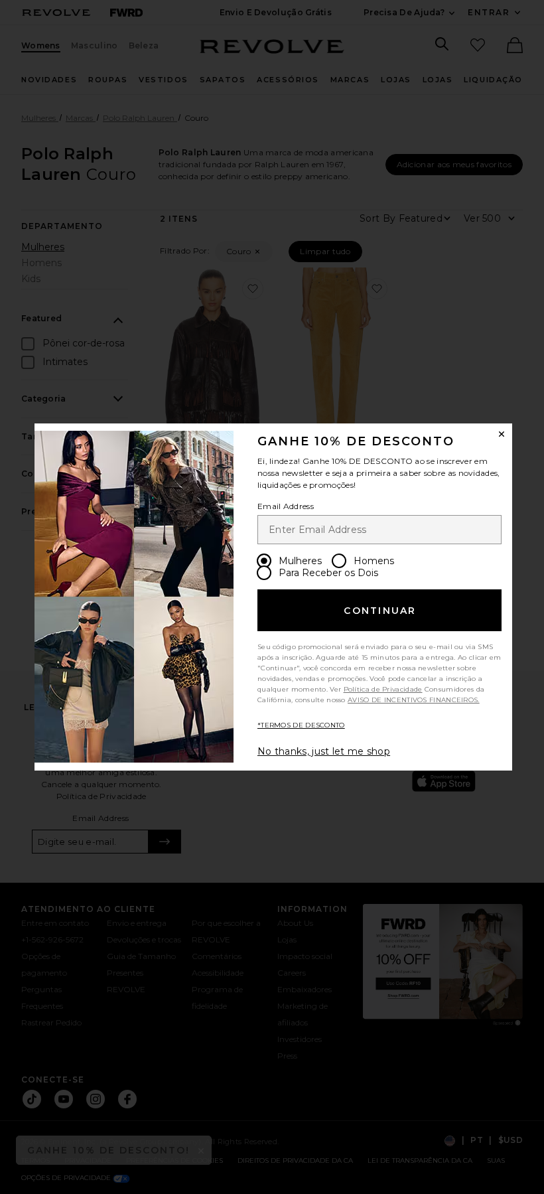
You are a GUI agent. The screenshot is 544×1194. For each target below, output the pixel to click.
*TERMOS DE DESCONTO (301, 725)
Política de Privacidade (383, 689)
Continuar (380, 611)
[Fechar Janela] (501, 434)
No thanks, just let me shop (323, 751)
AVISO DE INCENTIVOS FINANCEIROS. (414, 700)
